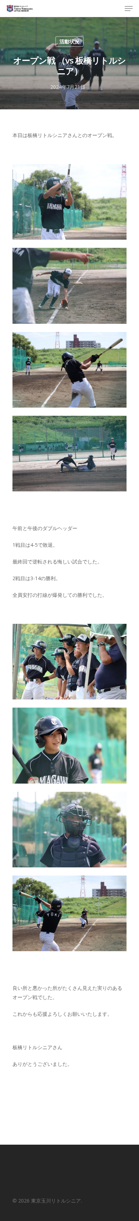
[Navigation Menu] (129, 8)
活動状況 (69, 41)
